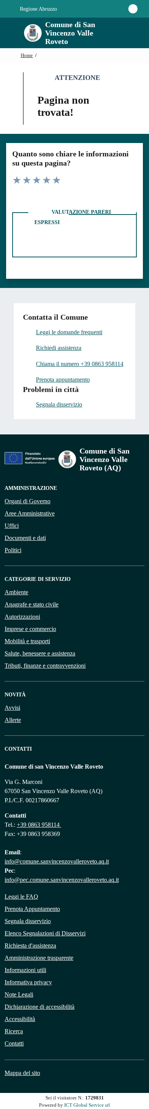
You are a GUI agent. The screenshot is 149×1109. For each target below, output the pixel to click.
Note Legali (19, 994)
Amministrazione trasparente (39, 958)
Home (27, 55)
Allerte (13, 720)
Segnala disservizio (28, 921)
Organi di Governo (27, 501)
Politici (13, 550)
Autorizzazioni (22, 616)
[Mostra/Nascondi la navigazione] (9, 32)
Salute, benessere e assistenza (40, 653)
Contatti (14, 1043)
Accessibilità (20, 1019)
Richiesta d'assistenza (30, 945)
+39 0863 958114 (39, 824)
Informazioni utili (25, 970)
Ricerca (14, 1031)
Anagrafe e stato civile (31, 604)
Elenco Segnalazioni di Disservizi (45, 933)
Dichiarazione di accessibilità (39, 1006)
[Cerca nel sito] (128, 33)
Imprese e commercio (30, 629)
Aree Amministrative (30, 513)
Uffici (12, 525)
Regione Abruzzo (37, 9)
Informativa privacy (28, 982)
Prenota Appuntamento (32, 909)
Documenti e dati (25, 538)
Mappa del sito (22, 1073)
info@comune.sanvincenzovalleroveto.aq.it (57, 861)
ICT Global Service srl (87, 1105)
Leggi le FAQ (21, 896)
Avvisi (12, 707)
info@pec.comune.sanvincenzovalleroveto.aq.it (62, 879)
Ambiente (16, 592)
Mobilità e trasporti (27, 641)
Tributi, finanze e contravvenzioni (45, 665)
